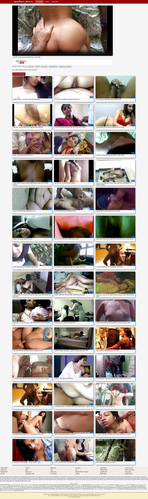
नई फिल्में (47, 2)
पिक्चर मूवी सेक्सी (92, 476)
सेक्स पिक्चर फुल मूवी (15, 479)
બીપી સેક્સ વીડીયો (140, 489)
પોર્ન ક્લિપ (95, 489)
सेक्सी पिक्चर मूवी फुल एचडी (113, 479)
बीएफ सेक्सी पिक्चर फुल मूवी (9, 478)
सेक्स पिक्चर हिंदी (57, 484)
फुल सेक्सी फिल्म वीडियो (85, 486)
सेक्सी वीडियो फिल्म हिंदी (19, 490)
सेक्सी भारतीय (44, 66)
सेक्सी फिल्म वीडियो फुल (26, 489)
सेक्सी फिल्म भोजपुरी (113, 484)
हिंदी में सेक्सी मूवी (42, 486)
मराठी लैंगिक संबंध (45, 489)
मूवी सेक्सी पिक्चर (115, 478)
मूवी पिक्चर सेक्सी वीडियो (106, 478)
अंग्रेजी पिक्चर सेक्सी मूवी (13, 476)
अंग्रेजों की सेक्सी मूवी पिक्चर (23, 476)
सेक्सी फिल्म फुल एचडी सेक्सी (65, 66)
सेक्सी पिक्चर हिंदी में (60, 486)
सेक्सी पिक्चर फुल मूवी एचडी (76, 479)
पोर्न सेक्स (52, 484)
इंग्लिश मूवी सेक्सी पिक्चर (55, 476)
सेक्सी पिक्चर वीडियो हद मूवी (24, 481)
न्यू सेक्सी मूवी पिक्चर (85, 476)
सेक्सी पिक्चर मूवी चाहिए (103, 479)
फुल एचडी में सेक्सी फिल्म (110, 476)
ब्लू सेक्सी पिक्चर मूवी (81, 478)
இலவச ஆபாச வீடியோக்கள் (105, 486)
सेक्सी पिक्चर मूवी (95, 479)
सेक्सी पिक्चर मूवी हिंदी (132, 479)
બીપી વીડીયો (17, 484)
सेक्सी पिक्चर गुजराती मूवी (66, 479)
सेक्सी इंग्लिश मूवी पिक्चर (33, 479)
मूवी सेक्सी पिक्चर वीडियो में (124, 478)
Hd (25, 66)
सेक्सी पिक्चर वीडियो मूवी (14, 481)
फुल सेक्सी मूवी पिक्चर (136, 476)
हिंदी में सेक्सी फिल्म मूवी (88, 489)
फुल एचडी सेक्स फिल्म (119, 476)
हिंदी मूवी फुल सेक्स (19, 486)
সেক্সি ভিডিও (73, 486)
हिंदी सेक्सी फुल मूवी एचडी (75, 489)
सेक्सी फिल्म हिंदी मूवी (46, 484)
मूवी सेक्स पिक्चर (135, 486)
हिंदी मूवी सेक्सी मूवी (65, 484)
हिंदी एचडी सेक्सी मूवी (18, 489)
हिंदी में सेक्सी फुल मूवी (53, 489)
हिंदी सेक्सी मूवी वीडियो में (99, 487)
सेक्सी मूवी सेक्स (127, 489)
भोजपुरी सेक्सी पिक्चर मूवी (90, 478)
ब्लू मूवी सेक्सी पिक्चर (62, 478)
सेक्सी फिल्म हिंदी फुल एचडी (119, 487)
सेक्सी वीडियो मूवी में (90, 487)
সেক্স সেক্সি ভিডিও (11, 490)
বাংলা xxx (48, 486)
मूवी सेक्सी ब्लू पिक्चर (133, 478)
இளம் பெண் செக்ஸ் (121, 484)
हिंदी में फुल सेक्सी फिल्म (26, 487)
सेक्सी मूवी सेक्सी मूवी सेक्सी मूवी (64, 489)
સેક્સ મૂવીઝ (5, 490)
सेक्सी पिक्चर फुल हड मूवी (87, 479)
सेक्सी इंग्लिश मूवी (67, 486)
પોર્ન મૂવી (82, 489)
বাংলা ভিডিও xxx (139, 484)
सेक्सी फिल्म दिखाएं (12, 486)
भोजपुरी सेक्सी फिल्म (120, 486)
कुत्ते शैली (37, 66)
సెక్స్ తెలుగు (52, 487)
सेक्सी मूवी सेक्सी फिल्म (9, 489)
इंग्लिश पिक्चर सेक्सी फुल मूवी (34, 476)
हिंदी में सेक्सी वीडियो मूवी (35, 487)
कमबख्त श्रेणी (54, 2)
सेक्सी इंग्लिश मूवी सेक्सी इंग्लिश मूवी (44, 479)
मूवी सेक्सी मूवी (133, 489)
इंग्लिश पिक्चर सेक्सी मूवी (45, 476)
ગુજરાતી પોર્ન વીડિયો (95, 484)
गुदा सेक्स (92, 486)
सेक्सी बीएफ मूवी (53, 486)
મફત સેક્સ (5, 486)
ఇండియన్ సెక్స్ (83, 487)
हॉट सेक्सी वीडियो (120, 489)
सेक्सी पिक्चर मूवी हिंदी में (141, 479)
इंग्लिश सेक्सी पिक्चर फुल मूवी (65, 476)
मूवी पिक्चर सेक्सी (98, 478)
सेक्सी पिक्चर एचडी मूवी (56, 479)
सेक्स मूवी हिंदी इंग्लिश (24, 479)
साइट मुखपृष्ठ (39, 2)
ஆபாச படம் (113, 486)
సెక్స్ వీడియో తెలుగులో (37, 484)
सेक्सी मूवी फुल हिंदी (69, 487)
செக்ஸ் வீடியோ (127, 486)
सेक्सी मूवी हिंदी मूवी (72, 484)
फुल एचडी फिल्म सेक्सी (100, 476)
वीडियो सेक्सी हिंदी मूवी (138, 487)
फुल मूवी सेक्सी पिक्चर (128, 476)
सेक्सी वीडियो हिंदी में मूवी (5, 484)
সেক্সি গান (22, 484)
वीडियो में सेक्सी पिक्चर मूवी (142, 478)
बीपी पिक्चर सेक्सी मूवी (19, 478)
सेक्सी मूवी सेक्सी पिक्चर (23, 1)
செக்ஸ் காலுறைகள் (16, 487)
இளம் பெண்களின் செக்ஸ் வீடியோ (31, 486)
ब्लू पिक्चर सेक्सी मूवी (54, 478)
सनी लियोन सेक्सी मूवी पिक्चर (5, 479)
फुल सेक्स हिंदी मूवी (76, 487)
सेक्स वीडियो (140, 486)
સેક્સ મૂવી (78, 486)
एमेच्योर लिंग (31, 66)
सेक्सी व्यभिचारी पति (53, 66)
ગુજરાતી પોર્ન (79, 484)
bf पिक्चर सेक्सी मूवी (4, 476)
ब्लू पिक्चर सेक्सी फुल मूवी (45, 478)
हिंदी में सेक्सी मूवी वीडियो (108, 487)
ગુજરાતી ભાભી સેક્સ (104, 484)
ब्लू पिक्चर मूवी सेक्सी (36, 478)
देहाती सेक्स (96, 486)
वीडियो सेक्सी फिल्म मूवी (7, 487)
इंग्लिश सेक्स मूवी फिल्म (131, 484)
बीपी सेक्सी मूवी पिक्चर (27, 478)
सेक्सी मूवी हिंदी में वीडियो (129, 487)
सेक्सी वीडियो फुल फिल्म (60, 487)
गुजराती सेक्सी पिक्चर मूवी (76, 476)
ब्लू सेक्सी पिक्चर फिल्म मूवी (72, 478)
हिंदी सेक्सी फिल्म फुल (109, 489)
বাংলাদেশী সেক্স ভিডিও (28, 484)
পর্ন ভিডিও (115, 489)
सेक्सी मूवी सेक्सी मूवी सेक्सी (36, 489)
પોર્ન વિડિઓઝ (101, 489)
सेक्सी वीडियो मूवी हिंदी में (45, 487)
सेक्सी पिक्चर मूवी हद (123, 479)
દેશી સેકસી (12, 484)
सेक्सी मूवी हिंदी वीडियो (86, 484)
